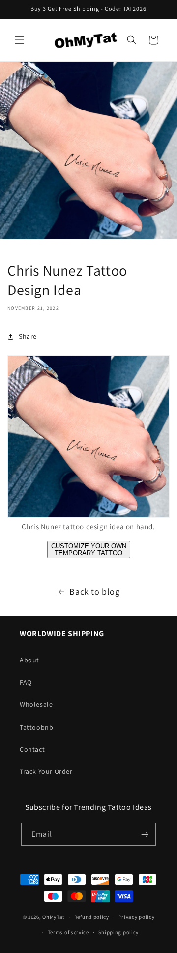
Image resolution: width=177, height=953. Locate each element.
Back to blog (94, 591)
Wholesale (36, 704)
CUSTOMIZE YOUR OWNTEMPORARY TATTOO (88, 549)
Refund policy (91, 917)
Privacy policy (136, 917)
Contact (32, 749)
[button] (19, 40)
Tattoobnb (36, 727)
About (29, 660)
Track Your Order (46, 771)
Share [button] (28, 336)
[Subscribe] (144, 834)
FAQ (26, 682)
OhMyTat (53, 917)
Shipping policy (118, 932)
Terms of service (68, 932)
